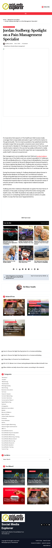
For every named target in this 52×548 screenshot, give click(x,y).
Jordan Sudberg (42, 156)
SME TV (3, 428)
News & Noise (5, 414)
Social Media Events (7, 430)
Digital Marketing (6, 402)
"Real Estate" (5, 383)
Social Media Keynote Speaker (10, 432)
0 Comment (25, 43)
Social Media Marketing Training (10, 436)
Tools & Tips (5, 449)
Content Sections (7, 398)
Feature (4, 404)
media (13, 46)
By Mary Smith (9, 43)
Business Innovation (7, 390)
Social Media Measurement (9, 438)
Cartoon (4, 392)
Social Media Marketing (8, 434)
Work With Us (46, 545)
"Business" (5, 377)
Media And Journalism (10, 301)
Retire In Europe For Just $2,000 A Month (9, 261)
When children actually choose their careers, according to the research (23, 367)
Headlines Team (10, 313)
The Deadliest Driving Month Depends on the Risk (37, 311)
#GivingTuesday (6, 385)
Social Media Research (34, 305)
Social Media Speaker (8, 445)
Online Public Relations (8, 416)
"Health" (4, 379)
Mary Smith (31, 287)
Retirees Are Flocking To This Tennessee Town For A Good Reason (41, 243)
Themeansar (14, 542)
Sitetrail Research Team (12, 331)
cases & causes (46, 543)
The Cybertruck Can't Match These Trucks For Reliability (41, 261)
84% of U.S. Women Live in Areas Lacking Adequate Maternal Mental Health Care (25, 363)
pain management (20, 46)
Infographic (5, 406)
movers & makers (36, 543)
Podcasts (4, 418)
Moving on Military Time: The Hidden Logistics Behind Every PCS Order (14, 329)
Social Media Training (7, 447)
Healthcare (7, 46)
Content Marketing (7, 396)
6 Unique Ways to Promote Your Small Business (16, 359)
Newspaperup (5, 542)
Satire (3, 422)
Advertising (5, 387)
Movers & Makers (6, 412)
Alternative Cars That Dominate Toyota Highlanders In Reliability (10, 243)
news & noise (46, 540)
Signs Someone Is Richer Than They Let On (25, 261)
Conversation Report (7, 400)
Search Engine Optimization (9, 426)
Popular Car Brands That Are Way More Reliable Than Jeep (26, 242)
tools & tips (39, 540)
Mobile (3, 410)
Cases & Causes (6, 394)
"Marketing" (5, 381)
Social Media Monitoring (8, 441)
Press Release (32, 303)
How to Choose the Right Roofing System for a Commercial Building (22, 351)
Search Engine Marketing (9, 424)
